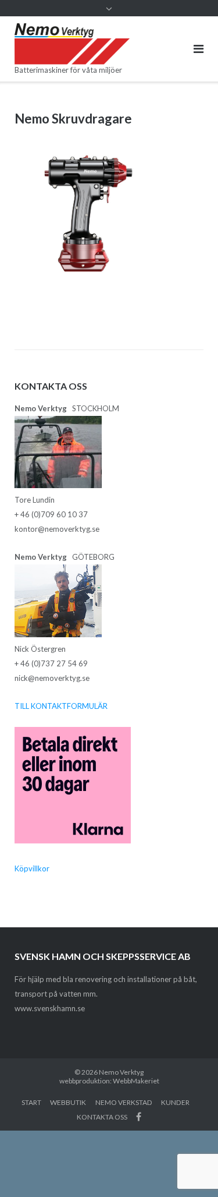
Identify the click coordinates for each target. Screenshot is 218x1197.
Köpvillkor (32, 868)
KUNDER (175, 1102)
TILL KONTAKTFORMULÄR (61, 706)
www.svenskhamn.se (50, 1008)
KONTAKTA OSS (102, 1117)
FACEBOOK (138, 1116)
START (31, 1102)
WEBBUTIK (68, 1102)
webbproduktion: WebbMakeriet (109, 1080)
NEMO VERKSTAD (123, 1102)
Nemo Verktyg (121, 1072)
